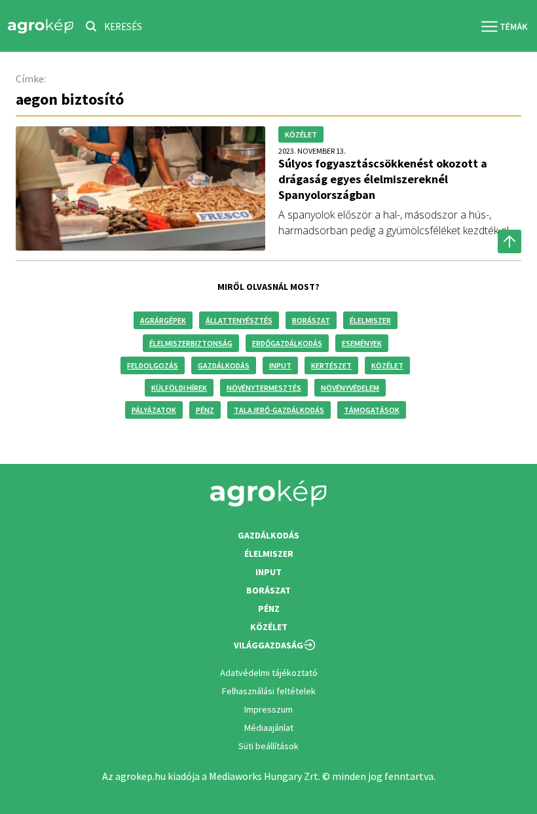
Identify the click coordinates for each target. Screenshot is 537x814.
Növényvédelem (350, 388)
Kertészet (331, 365)
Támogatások (371, 410)
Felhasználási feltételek (269, 691)
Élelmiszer (370, 320)
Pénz (205, 410)
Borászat (311, 320)
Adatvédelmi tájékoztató (269, 673)
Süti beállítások (268, 746)
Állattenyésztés (239, 320)
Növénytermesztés (264, 388)
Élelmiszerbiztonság (190, 343)
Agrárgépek (163, 320)
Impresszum (268, 709)
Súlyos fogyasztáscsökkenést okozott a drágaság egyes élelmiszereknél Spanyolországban (382, 179)
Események (362, 343)
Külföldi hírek (179, 388)
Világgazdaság (268, 645)
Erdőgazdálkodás (287, 343)
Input (280, 365)
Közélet (387, 365)
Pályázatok (154, 410)
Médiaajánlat (268, 728)
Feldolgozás (152, 365)
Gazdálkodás (224, 365)
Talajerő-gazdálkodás (279, 410)
